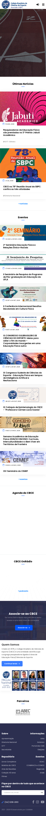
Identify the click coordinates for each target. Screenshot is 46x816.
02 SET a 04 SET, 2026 (12, 300)
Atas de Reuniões (9, 769)
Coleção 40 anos (9, 772)
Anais (42, 772)
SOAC (42, 761)
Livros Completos (9, 761)
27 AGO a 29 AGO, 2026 (13, 268)
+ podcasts (23, 591)
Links (42, 738)
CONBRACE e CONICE (35, 765)
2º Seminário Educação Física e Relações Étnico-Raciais (19, 246)
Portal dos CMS (38, 746)
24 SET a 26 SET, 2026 (12, 367)
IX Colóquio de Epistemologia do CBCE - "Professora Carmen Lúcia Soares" (22, 408)
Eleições (41, 749)
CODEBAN (29, 810)
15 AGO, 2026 (9, 124)
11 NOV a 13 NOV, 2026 (12, 431)
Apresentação (8, 738)
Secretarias (6, 749)
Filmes (4, 776)
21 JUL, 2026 (9, 181)
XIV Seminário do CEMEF (15, 471)
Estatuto (40, 742)
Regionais (40, 769)
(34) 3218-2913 (11, 802)
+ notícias (23, 203)
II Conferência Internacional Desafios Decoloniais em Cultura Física (22, 307)
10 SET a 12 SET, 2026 (12, 330)
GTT (3, 746)
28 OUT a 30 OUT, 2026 (13, 401)
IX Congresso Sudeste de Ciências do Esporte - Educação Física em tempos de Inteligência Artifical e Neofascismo (22, 377)
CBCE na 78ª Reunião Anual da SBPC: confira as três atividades (22, 188)
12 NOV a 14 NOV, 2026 (13, 465)
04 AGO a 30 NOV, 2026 (13, 239)
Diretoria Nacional (9, 742)
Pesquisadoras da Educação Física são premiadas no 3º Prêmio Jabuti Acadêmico (21, 133)
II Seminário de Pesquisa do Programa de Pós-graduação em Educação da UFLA (22, 277)
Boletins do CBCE (9, 765)
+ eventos (23, 479)
